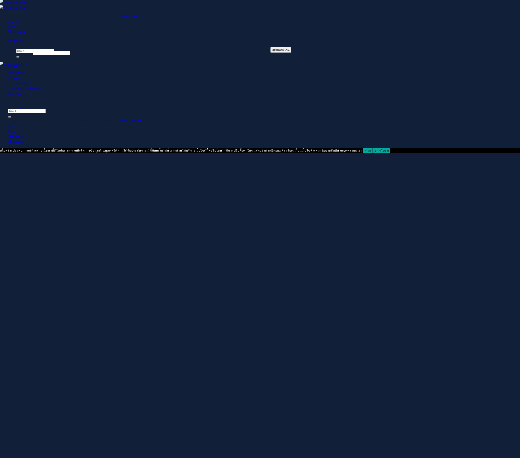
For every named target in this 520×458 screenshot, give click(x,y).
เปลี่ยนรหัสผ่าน (280, 49)
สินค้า (12, 26)
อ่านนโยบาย (381, 150)
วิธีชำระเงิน (16, 32)
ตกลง (368, 150)
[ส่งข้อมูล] (18, 57)
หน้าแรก (14, 126)
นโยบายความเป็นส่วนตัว (25, 88)
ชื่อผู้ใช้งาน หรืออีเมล (16, 53)
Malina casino (131, 16)
